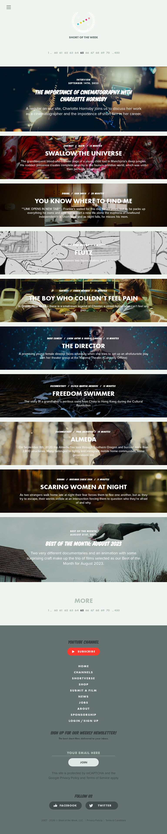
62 (66, 53)
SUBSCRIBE (86, 651)
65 (82, 53)
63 (71, 53)
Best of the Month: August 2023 (84, 543)
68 (97, 53)
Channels (83, 672)
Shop (84, 684)
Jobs (83, 702)
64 (76, 53)
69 (102, 53)
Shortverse (83, 678)
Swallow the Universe (83, 153)
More (83, 601)
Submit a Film (83, 690)
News (83, 696)
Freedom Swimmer (83, 393)
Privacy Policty (94, 820)
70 (108, 53)
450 (117, 53)
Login (74, 721)
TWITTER (105, 805)
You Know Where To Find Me (83, 201)
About (83, 709)
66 (87, 53)
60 (56, 53)
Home (83, 666)
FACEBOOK (68, 805)
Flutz (84, 252)
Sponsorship (83, 715)
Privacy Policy (69, 778)
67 (92, 53)
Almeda (83, 439)
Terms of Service (98, 778)
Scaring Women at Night (83, 487)
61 (61, 53)
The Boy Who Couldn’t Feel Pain (83, 298)
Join (83, 762)
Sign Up (91, 721)
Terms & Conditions (115, 820)
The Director (83, 346)
